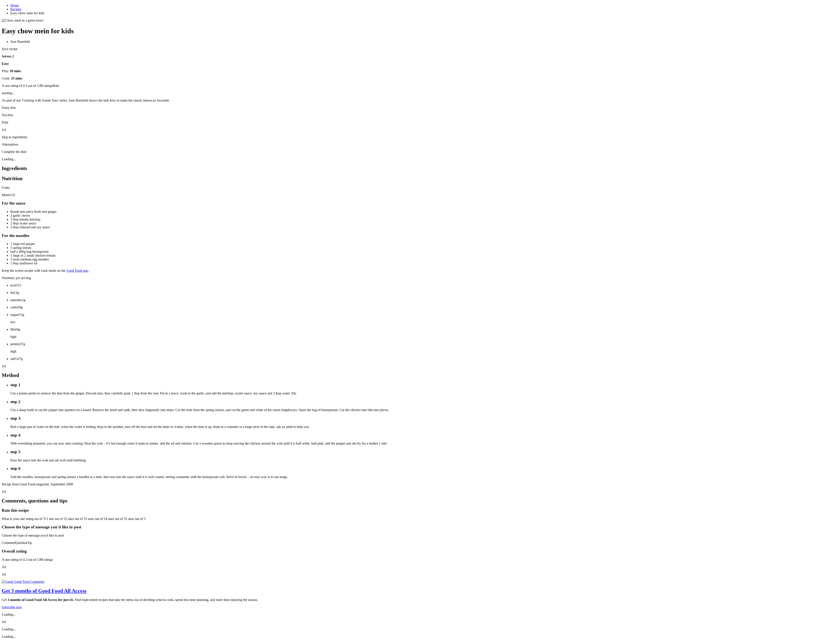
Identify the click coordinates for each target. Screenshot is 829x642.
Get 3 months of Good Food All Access (44, 591)
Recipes (15, 9)
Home (14, 5)
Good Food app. (77, 270)
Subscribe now (12, 607)
